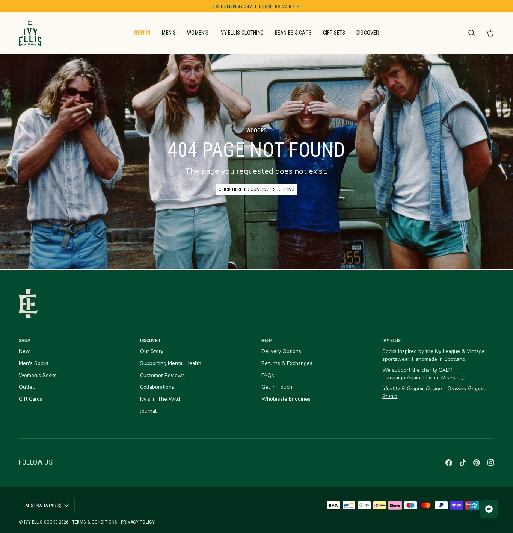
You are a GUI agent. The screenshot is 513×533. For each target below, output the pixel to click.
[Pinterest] (476, 462)
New (24, 351)
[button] (168, 33)
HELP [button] (266, 340)
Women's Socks (38, 375)
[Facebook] (448, 462)
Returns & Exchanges (286, 363)
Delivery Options (281, 351)
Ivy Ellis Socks (41, 522)
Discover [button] (150, 340)
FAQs (267, 375)
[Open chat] (489, 509)
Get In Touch (276, 387)
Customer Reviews (162, 375)
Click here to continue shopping (256, 189)
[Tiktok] (463, 462)
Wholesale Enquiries (286, 399)
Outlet (26, 387)
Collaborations (157, 387)
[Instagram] (490, 462)
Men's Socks (33, 363)
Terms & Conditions (94, 522)
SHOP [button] (24, 340)
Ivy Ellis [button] (391, 340)
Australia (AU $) (43, 505)
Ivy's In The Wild (160, 399)
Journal (148, 411)
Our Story (151, 351)
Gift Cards (30, 399)
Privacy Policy (138, 522)
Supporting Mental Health (170, 363)
